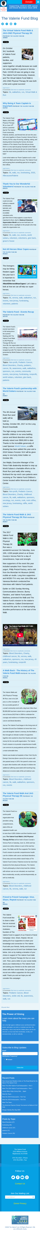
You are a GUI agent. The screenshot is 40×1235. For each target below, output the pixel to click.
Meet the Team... (7, 1094)
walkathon (16, 92)
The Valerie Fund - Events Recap (18, 312)
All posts (3, 1007)
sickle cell (16, 996)
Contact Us (20, 1183)
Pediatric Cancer (25, 362)
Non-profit (13, 362)
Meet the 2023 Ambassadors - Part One (14, 1099)
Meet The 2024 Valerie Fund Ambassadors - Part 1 (17, 1088)
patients (14, 304)
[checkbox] (20, 1059)
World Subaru (20, 446)
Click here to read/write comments (21, 89)
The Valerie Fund (16, 36)
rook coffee (31, 500)
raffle (25, 503)
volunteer (13, 238)
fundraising (25, 173)
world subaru (8, 377)
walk (14, 173)
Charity (20, 365)
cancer (5, 368)
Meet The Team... (7, 1102)
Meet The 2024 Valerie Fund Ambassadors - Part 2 (17, 1085)
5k (10, 92)
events (23, 235)
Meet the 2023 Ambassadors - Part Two (14, 1097)
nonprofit (33, 374)
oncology (6, 500)
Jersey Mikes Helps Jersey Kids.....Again (14, 1091)
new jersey (13, 301)
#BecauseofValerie (10, 176)
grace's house (8, 241)
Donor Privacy (20, 1203)
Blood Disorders (9, 365)
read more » (6, 88)
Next (8, 1007)
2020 (33, 173)
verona (15, 298)
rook (23, 500)
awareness (16, 368)
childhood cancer (10, 656)
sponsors (6, 371)
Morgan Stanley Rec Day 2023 (11, 1110)
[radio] (22, 1059)
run (23, 92)
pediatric (27, 365)
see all (4, 1136)
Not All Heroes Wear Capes (16, 249)
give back (32, 238)
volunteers (22, 238)
